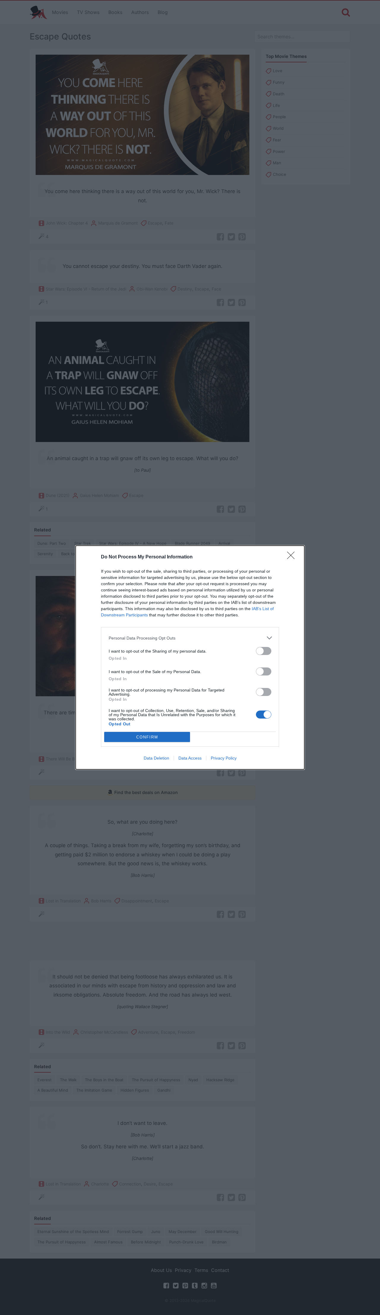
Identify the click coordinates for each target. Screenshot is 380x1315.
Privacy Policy (224, 758)
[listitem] (190, 638)
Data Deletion (156, 758)
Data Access (190, 758)
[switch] (263, 651)
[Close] (292, 557)
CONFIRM (147, 737)
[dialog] (190, 657)
